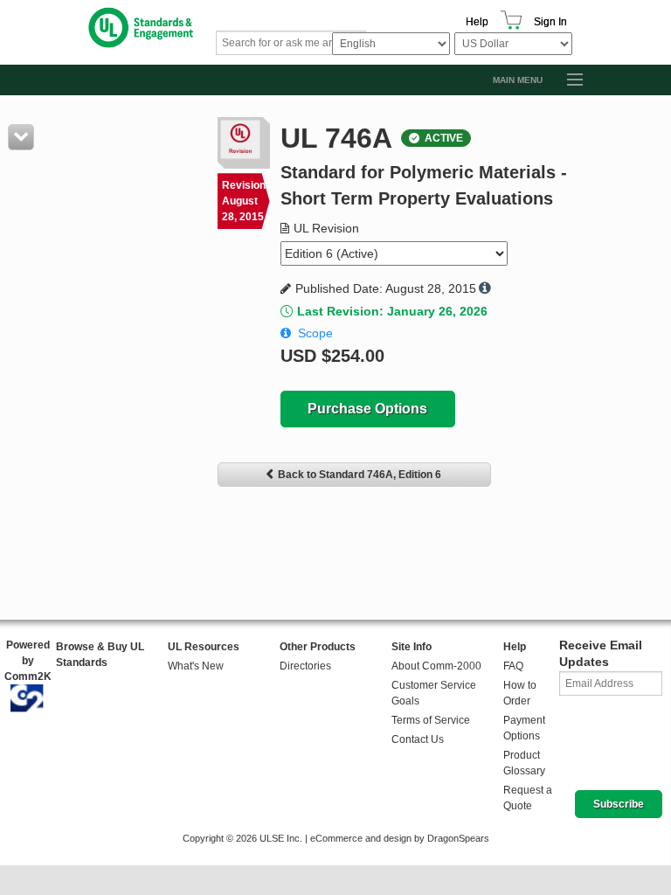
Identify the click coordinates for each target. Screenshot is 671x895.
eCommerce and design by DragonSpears (399, 838)
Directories (305, 666)
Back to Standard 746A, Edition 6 (359, 474)
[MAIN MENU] (567, 80)
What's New (196, 666)
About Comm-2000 (436, 666)
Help (477, 22)
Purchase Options (367, 408)
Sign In (550, 22)
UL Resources (203, 647)
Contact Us (417, 739)
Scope (315, 333)
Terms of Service (430, 720)
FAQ (513, 666)
